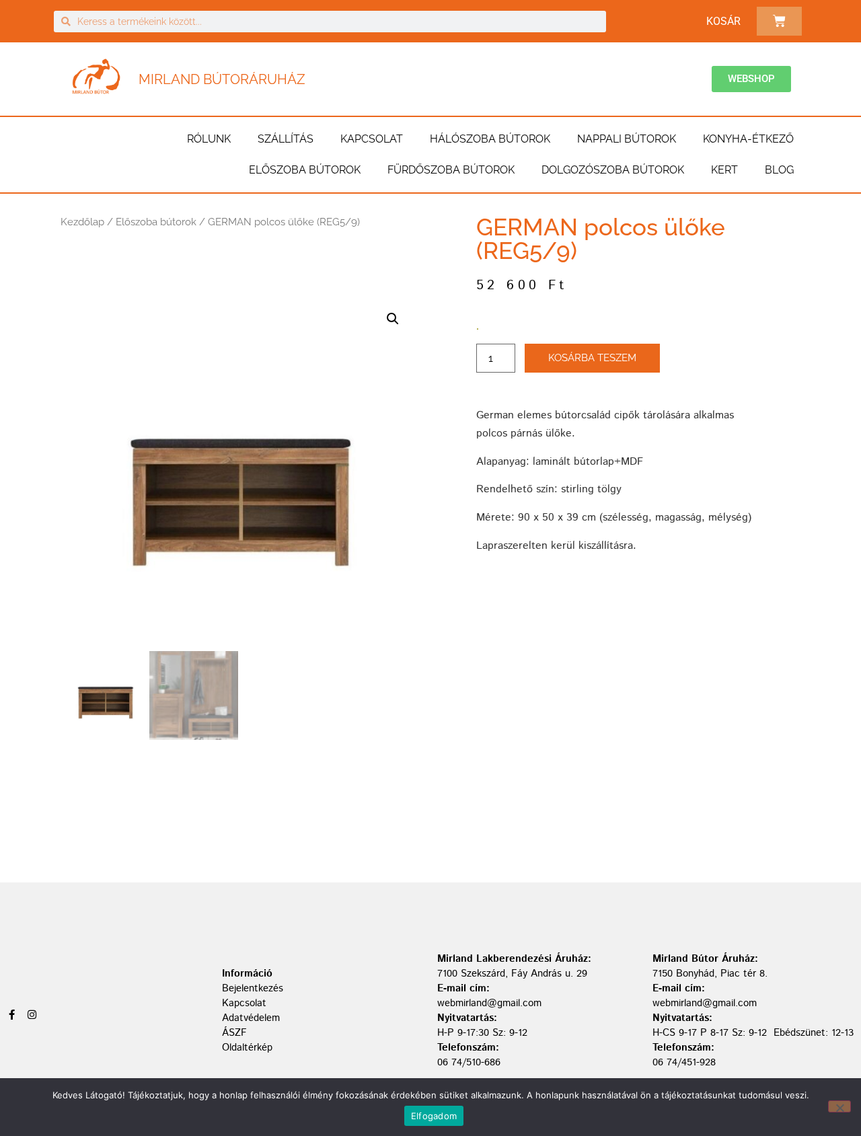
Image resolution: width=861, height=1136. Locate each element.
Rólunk (209, 138)
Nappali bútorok (626, 138)
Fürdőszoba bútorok (451, 169)
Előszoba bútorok (305, 169)
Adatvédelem (251, 1018)
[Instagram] (32, 1015)
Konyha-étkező (748, 138)
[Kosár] (779, 21)
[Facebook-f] (12, 1015)
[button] (393, 319)
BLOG (779, 169)
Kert (724, 169)
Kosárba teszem (592, 358)
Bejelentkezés (252, 988)
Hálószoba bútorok (490, 138)
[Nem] (839, 1106)
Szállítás (285, 138)
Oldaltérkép (247, 1047)
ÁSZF (234, 1033)
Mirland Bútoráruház (222, 79)
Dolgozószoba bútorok (612, 169)
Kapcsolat (371, 138)
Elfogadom (434, 1115)
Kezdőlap (82, 222)
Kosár (723, 21)
